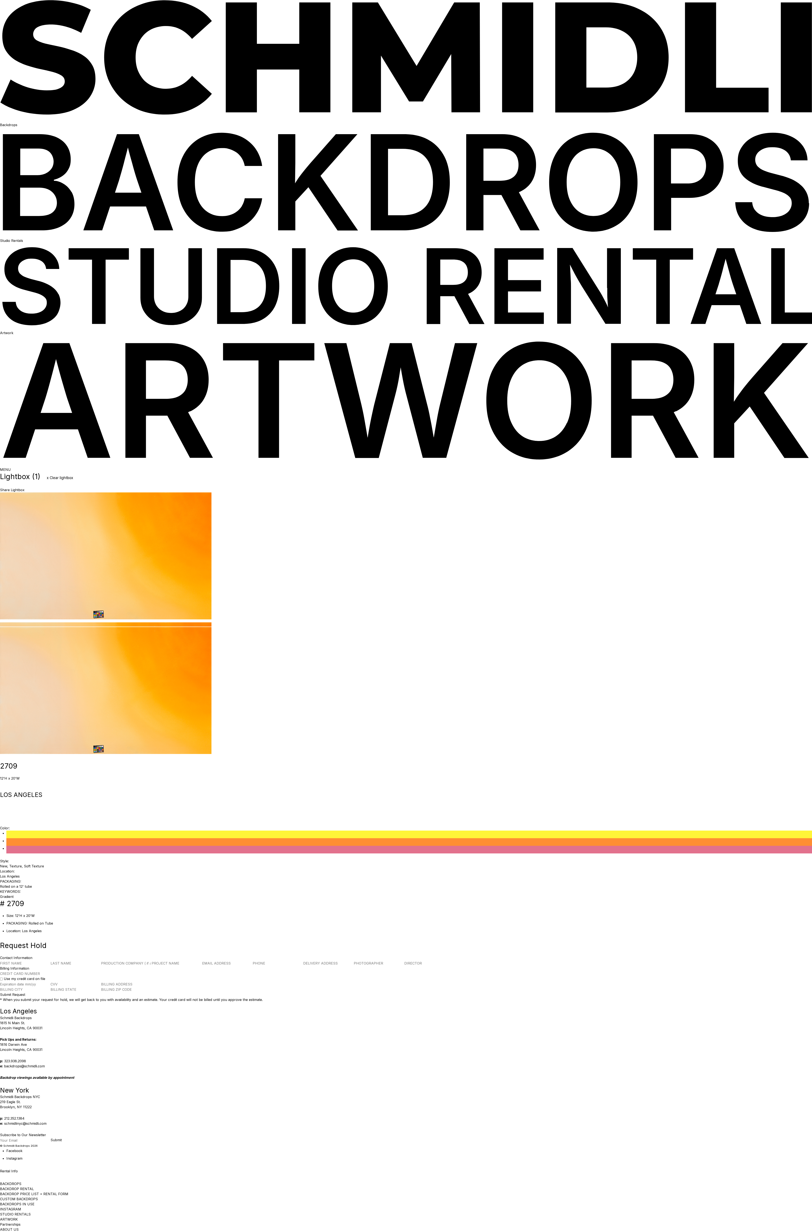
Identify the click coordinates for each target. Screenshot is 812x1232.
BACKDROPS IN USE (17, 1204)
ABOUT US (9, 1229)
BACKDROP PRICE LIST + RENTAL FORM (34, 1194)
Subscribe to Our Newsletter (23, 1135)
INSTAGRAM (10, 1209)
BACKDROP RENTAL (17, 1189)
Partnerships (10, 1224)
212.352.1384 (14, 1118)
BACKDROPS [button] (10, 1184)
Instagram (14, 1158)
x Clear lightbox (60, 478)
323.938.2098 (15, 1061)
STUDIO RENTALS (15, 1214)
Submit (56, 1140)
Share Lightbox (12, 490)
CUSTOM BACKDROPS (19, 1199)
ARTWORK (9, 1219)
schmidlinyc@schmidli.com (25, 1123)
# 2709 (12, 903)
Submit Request (12, 994)
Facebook (14, 1151)
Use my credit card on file (24, 979)
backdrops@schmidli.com (24, 1066)
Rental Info (9, 1171)
